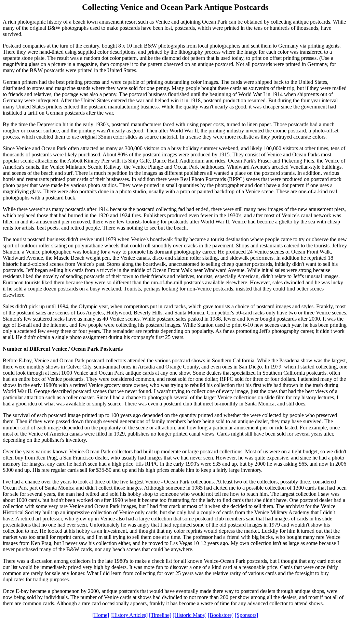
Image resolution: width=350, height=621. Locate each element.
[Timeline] (160, 615)
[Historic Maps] (189, 615)
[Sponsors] (246, 615)
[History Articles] (129, 615)
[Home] (100, 615)
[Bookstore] (220, 615)
